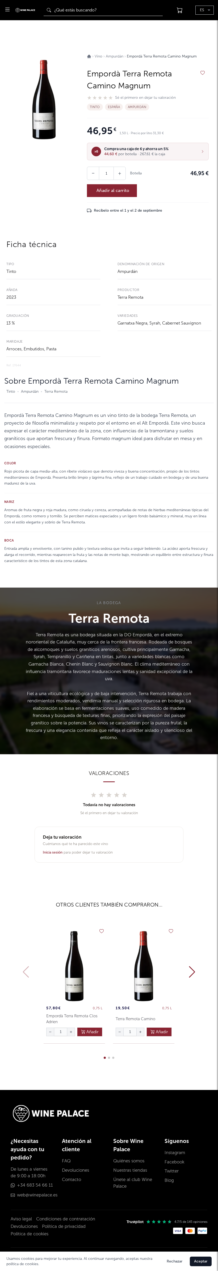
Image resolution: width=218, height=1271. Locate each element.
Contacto (71, 1179)
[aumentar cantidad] (71, 1032)
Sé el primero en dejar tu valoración (145, 98)
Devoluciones (75, 1170)
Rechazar (174, 1261)
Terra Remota (130, 297)
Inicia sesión (52, 852)
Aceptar (200, 1261)
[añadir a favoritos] (202, 73)
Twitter (172, 1171)
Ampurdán (127, 271)
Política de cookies (29, 1233)
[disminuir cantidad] (50, 1032)
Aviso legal (21, 1218)
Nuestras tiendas (130, 1170)
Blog (169, 1180)
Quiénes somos (128, 1160)
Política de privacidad (64, 1226)
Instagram (175, 1152)
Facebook (174, 1162)
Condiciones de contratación (65, 1218)
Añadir (92, 1032)
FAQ (66, 1160)
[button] (148, 151)
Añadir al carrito (113, 190)
